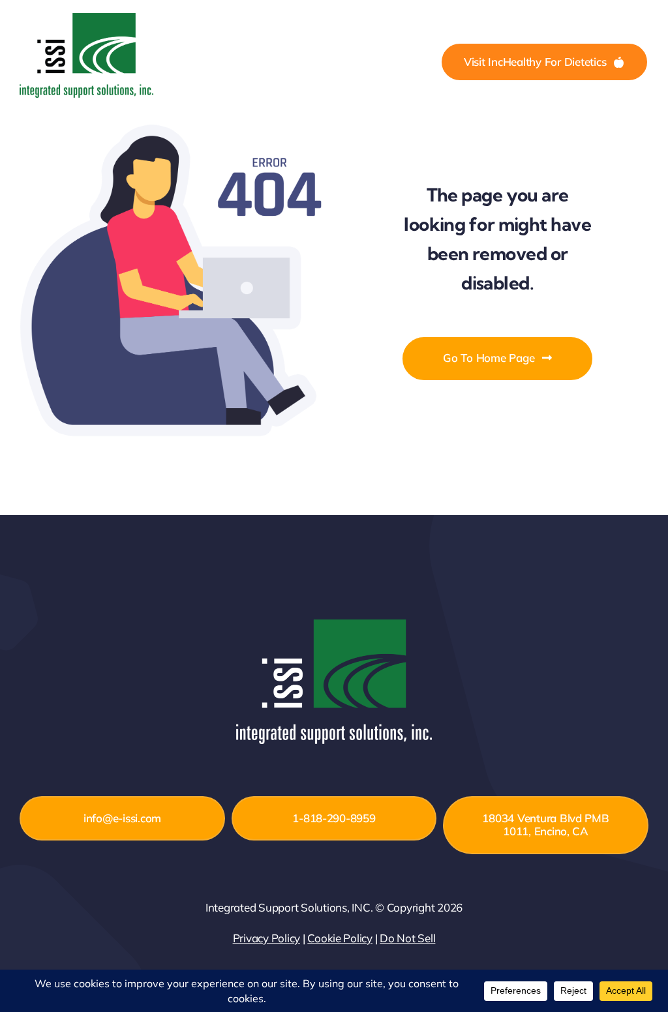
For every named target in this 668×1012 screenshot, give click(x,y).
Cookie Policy (339, 938)
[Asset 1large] (86, 18)
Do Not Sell (407, 938)
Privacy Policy (266, 938)
